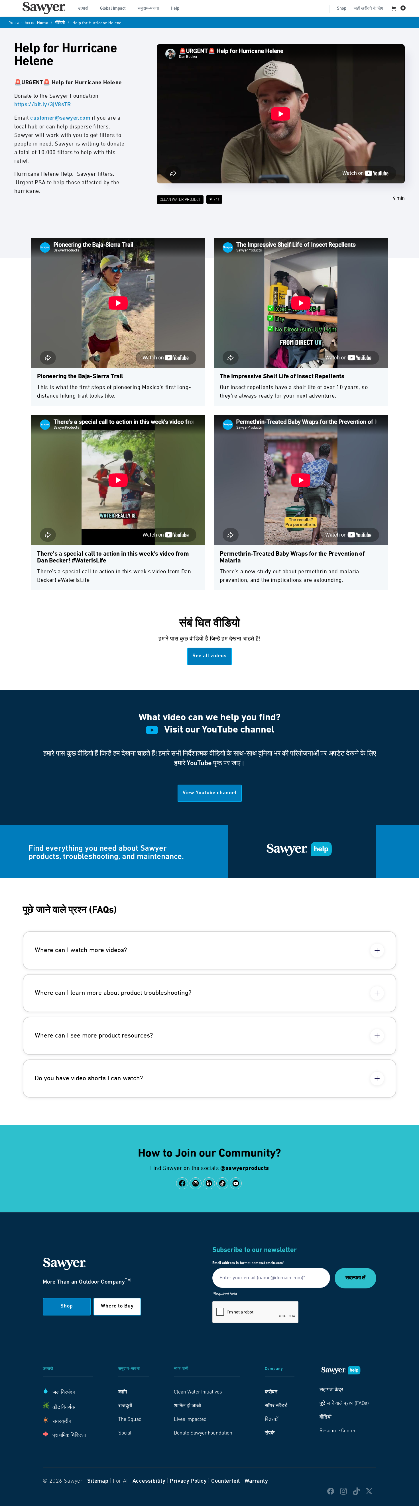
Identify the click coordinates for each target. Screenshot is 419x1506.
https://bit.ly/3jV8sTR (42, 105)
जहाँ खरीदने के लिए (368, 9)
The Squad (130, 1419)
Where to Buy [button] (117, 1306)
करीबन (271, 1392)
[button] (85, 8)
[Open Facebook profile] (182, 1183)
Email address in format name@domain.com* (248, 1263)
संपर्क (269, 1433)
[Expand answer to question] (377, 950)
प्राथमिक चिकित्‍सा (69, 1435)
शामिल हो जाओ (187, 1406)
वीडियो (60, 23)
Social (124, 1433)
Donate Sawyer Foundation (203, 1433)
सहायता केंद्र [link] (331, 1390)
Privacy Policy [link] (188, 1481)
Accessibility (149, 1481)
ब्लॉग (122, 1392)
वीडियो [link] (325, 1417)
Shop (341, 9)
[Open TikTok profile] (222, 1183)
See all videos (209, 656)
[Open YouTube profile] (236, 1183)
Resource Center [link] (338, 1431)
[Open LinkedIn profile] (209, 1183)
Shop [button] (66, 1306)
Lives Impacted (190, 1419)
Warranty (256, 1481)
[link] (44, 8)
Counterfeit (225, 1481)
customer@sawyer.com (60, 118)
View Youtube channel (210, 793)
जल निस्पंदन (63, 1392)
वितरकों (271, 1419)
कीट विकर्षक (63, 1407)
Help (175, 9)
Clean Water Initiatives (198, 1392)
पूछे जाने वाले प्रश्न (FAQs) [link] (344, 1403)
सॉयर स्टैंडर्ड (276, 1406)
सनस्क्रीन (61, 1421)
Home (42, 23)
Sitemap (97, 1481)
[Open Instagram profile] (196, 1183)
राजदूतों (125, 1406)
